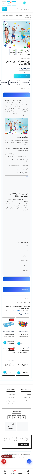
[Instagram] (19, 417)
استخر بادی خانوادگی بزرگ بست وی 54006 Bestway (9, 335)
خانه (30, 15)
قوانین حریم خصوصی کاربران (23, 458)
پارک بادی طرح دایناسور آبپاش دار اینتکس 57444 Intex (23, 365)
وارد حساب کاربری (15, 311)
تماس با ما (28, 401)
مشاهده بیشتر (23, 444)
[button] (6, 24)
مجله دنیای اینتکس (26, 398)
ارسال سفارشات (11, 398)
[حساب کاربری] (14, 3)
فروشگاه (29, 394)
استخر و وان (25, 15)
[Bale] (14, 417)
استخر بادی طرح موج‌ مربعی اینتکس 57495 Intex (9, 365)
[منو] (4, 3)
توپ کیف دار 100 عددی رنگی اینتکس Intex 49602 (23, 335)
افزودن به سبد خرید (22, 76)
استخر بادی (19, 15)
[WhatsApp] (23, 417)
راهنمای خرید (12, 394)
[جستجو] (4, 9)
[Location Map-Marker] (9, 417)
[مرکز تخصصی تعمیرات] (3, 461)
